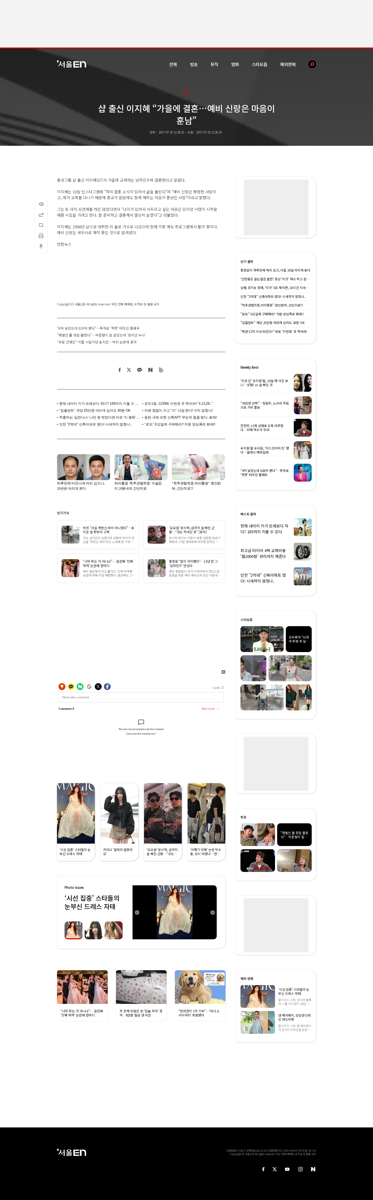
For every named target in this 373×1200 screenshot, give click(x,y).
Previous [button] (137, 912)
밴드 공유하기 (161, 370)
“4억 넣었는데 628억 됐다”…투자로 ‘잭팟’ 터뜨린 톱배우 (98, 328)
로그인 (312, 1150)
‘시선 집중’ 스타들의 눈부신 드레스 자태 (92, 902)
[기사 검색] (309, 64)
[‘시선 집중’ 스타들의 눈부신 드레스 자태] (175, 912)
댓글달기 (41, 225)
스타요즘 (259, 64)
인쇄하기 (41, 235)
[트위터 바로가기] (274, 1169)
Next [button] (212, 912)
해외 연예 (246, 978)
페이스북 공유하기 (120, 370)
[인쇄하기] (41, 235)
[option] (175, 912)
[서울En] (71, 64)
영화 (235, 64)
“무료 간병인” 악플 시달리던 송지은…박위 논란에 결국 (97, 341)
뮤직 (214, 64)
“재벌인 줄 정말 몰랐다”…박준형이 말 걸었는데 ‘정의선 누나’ (101, 335)
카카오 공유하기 (139, 370)
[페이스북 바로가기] (263, 1169)
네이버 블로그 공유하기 (150, 370)
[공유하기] (41, 214)
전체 (173, 64)
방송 (194, 64)
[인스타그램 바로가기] (300, 1169)
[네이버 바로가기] (313, 1169)
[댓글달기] (41, 225)
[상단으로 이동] (41, 246)
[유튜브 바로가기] (287, 1169)
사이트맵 (302, 1150)
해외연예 (288, 64)
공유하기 (41, 214)
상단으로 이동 (41, 246)
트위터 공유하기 (128, 370)
